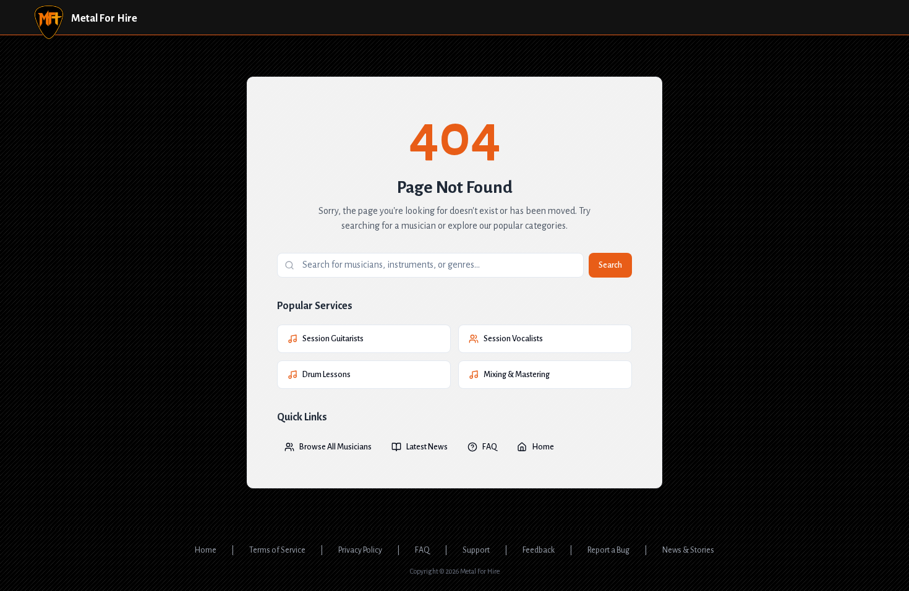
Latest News (427, 447)
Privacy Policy (360, 550)
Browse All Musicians (335, 447)
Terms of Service (277, 550)
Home (543, 447)
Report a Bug (608, 550)
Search (610, 265)
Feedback (539, 550)
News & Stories (688, 550)
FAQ (489, 447)
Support (476, 550)
